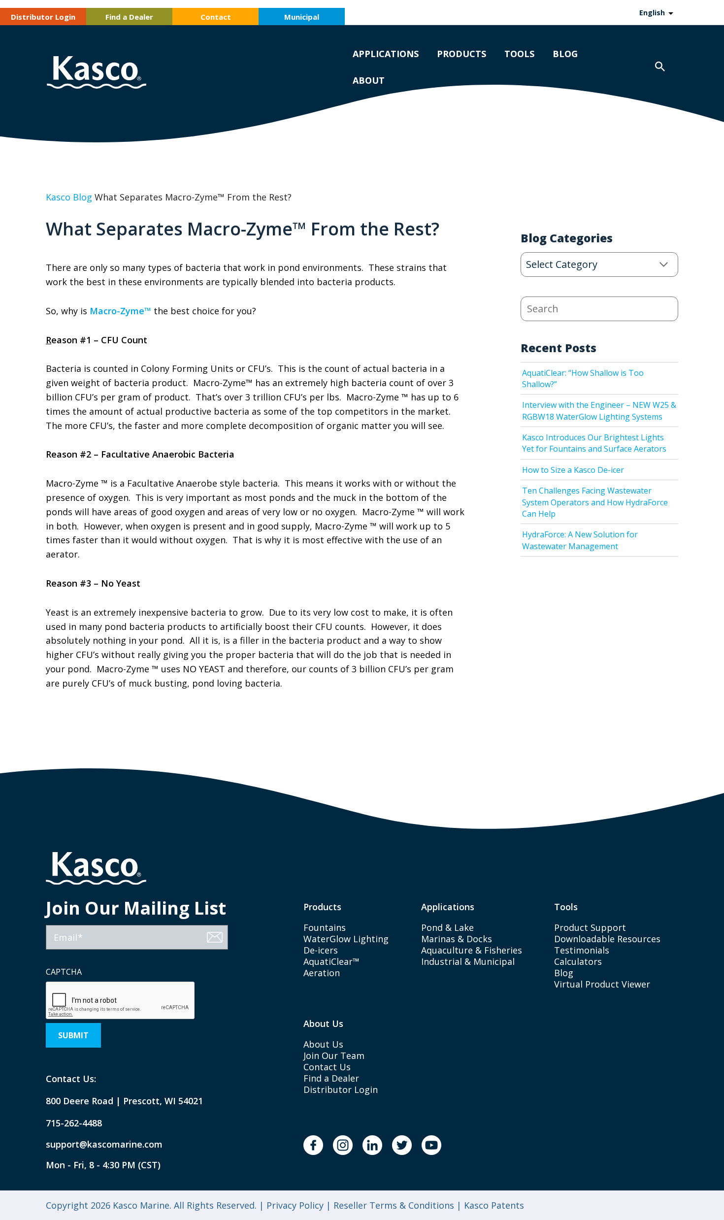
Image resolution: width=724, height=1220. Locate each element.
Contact (215, 17)
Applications (386, 54)
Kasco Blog (69, 197)
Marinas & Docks (456, 939)
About (369, 80)
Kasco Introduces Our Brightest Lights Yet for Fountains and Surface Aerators (594, 443)
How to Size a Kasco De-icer (573, 469)
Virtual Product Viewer (602, 984)
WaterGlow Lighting (346, 939)
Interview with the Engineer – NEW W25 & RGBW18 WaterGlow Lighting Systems (599, 410)
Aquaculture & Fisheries (471, 950)
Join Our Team (333, 1055)
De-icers (320, 950)
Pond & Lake (447, 927)
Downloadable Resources (607, 939)
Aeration (321, 973)
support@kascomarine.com (96, 1144)
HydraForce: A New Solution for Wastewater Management (580, 540)
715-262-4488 (74, 1123)
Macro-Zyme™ (120, 311)
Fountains (324, 927)
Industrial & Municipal (468, 961)
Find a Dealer (129, 17)
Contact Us (327, 1067)
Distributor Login (43, 17)
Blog (565, 54)
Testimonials (581, 950)
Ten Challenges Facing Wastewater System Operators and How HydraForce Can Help (595, 502)
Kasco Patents (492, 1205)
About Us (323, 1044)
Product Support (590, 927)
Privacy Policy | (297, 1205)
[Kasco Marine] (96, 73)
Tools (519, 54)
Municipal (301, 17)
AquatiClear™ (331, 961)
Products (461, 54)
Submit (73, 1035)
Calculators (578, 961)
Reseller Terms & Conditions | (396, 1205)
